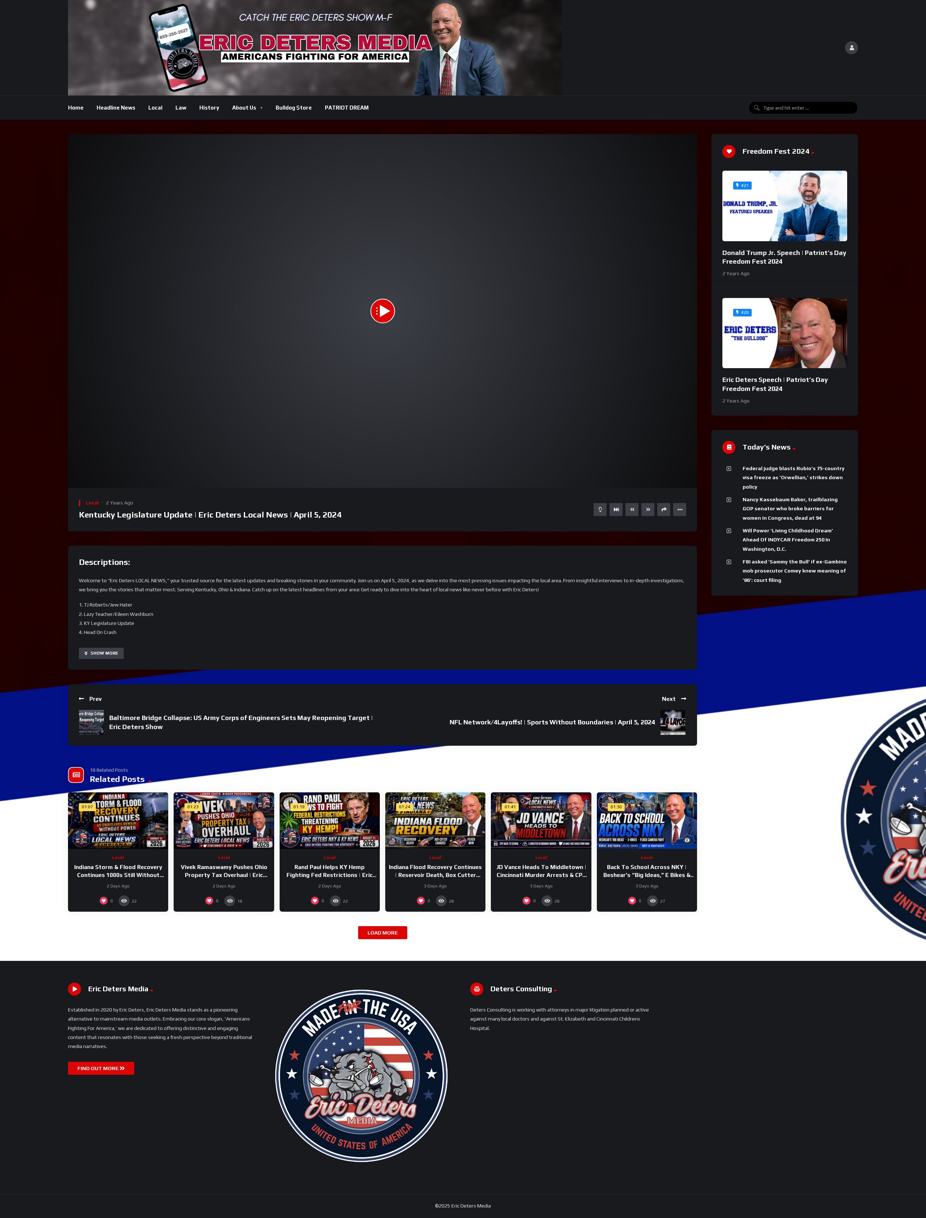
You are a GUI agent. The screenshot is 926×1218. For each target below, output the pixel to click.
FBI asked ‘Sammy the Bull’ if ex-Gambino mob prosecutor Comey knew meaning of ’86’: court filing (795, 571)
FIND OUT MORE (98, 1068)
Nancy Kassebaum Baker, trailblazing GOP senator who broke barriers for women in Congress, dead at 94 (790, 509)
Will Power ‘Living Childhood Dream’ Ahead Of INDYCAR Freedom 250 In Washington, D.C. (788, 540)
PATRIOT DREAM (347, 108)
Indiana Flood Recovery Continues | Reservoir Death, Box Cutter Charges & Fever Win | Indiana (435, 875)
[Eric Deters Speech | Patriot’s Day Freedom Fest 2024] (784, 333)
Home (76, 108)
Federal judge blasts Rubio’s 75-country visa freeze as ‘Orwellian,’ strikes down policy (794, 477)
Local (155, 108)
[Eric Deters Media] (315, 47)
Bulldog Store (294, 108)
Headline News (116, 108)
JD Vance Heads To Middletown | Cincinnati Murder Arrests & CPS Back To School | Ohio (541, 875)
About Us (244, 108)
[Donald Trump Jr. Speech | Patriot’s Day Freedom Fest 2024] (784, 206)
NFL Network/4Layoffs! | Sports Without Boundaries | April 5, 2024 (552, 722)
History (209, 108)
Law (180, 108)
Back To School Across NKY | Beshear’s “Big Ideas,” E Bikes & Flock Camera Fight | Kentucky (647, 875)
